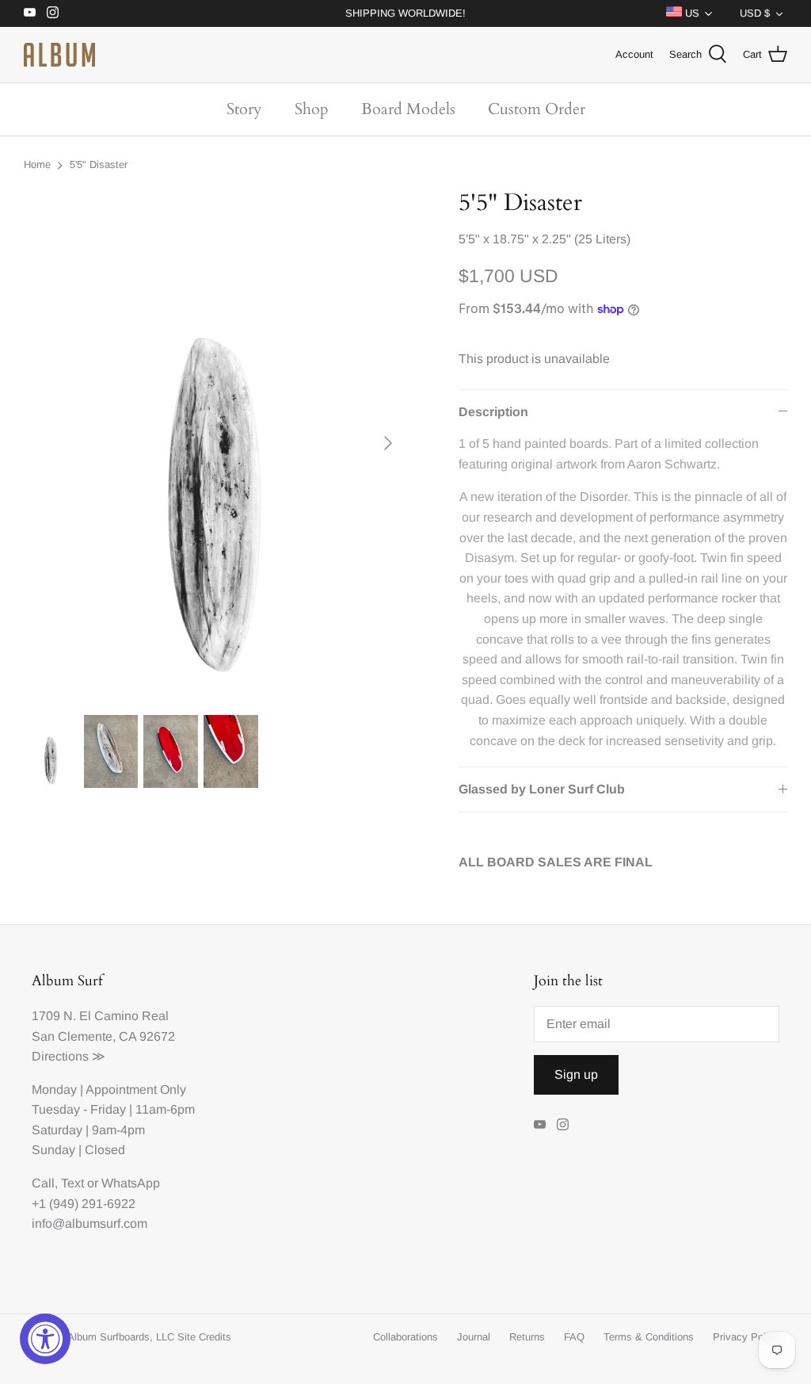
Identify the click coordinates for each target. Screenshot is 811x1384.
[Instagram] (53, 12)
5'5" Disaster (99, 164)
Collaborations (405, 1337)
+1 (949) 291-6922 (83, 1203)
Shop (312, 109)
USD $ (755, 13)
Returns (527, 1337)
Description (493, 412)
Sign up (576, 1074)
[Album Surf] (59, 55)
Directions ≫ (68, 1056)
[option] (215, 443)
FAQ (574, 1337)
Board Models (408, 109)
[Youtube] (30, 12)
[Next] (388, 443)
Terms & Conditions (648, 1337)
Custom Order (536, 109)
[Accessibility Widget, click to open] (45, 1338)
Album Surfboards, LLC (120, 1337)
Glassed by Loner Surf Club (542, 789)
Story (244, 109)
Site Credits (204, 1337)
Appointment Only (136, 1089)
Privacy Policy (746, 1337)
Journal (473, 1337)
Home (37, 164)
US (690, 13)
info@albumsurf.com (89, 1223)
